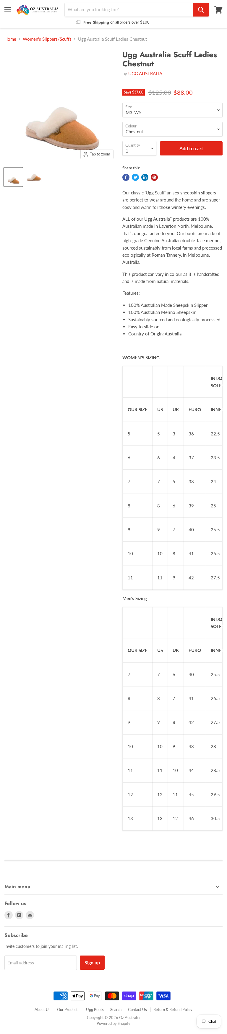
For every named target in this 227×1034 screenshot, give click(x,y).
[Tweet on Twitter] (135, 177)
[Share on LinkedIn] (144, 177)
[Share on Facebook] (125, 177)
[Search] (201, 10)
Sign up (92, 962)
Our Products (68, 1009)
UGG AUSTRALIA (145, 73)
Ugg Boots (95, 1009)
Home (10, 39)
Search (115, 1009)
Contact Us (137, 1009)
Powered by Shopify (113, 1023)
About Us (43, 1009)
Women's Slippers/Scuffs (47, 39)
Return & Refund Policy (172, 1009)
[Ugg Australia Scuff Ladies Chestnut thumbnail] (13, 177)
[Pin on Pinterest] (154, 177)
